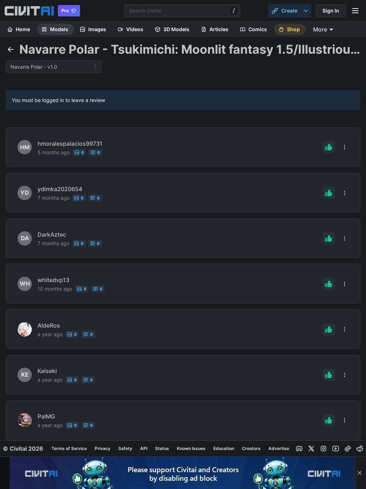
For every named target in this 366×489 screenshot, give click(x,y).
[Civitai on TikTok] (348, 448)
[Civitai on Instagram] (323, 448)
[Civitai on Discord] (299, 448)
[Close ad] (359, 473)
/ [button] (234, 10)
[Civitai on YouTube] (336, 448)
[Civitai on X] (311, 448)
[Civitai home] (29, 10)
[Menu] (355, 11)
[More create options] (306, 11)
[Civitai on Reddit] (360, 448)
